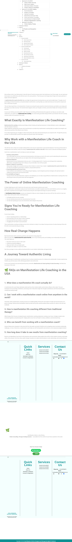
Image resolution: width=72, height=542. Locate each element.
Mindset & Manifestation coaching (32, 20)
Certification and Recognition (29, 29)
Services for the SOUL (27, 22)
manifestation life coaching (24, 113)
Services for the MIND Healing (29, 9)
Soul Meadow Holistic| (29, 541)
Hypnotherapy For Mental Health (32, 19)
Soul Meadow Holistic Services (13, 193)
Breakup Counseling (29, 12)
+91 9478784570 (56, 35)
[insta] (54, 358)
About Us (21, 27)
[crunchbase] (64, 358)
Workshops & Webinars (23, 25)
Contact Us (21, 32)
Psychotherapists (28, 10)
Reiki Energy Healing (29, 4)
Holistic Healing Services (30, 2)
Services (20, 36)
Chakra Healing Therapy (30, 24)
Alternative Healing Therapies (31, 6)
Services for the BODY (24, 38)
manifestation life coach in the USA (23, 237)
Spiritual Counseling (29, 14)
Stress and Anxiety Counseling (31, 17)
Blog (23, 30)
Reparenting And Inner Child (31, 15)
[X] (61, 358)
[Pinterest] (59, 358)
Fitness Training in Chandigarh (31, 7)
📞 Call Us (36, 453)
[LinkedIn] (56, 358)
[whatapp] (66, 358)
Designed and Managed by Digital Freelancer (45, 541)
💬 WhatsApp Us (36, 450)
